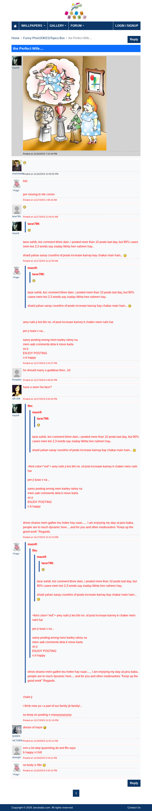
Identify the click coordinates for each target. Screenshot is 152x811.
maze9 (15, 68)
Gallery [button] (57, 25)
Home (15, 38)
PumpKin (17, 379)
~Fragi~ (16, 190)
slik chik (16, 398)
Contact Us (134, 807)
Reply (134, 39)
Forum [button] (76, 25)
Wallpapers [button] (32, 25)
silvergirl (16, 757)
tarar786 (16, 216)
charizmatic (18, 173)
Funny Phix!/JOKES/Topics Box (44, 38)
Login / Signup (126, 25)
